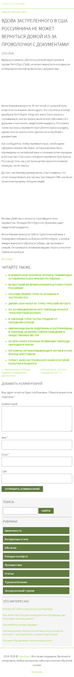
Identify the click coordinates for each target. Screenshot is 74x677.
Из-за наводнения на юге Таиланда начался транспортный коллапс (38, 311)
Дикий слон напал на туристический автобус (39, 303)
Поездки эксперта (16, 556)
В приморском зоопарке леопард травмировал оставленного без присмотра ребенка (40, 276)
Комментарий (9, 404)
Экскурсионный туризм (19, 590)
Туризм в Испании (16, 582)
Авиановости (13, 530)
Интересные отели (16, 539)
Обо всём (10, 547)
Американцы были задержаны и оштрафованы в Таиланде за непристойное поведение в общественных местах (40, 332)
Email (5, 454)
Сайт (4, 471)
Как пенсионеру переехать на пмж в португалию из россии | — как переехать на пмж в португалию (33, 632)
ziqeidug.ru (25, 656)
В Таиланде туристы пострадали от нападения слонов (32, 320)
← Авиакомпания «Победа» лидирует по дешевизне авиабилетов (16, 372)
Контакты (37, 672)
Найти (46, 510)
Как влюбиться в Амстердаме (20, 624)
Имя (5, 437)
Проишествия (13, 565)
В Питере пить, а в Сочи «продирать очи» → (53, 371)
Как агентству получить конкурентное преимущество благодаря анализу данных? (34, 616)
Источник (7, 259)
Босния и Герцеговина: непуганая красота (27, 640)
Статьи (9, 573)
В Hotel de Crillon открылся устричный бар (27, 609)
